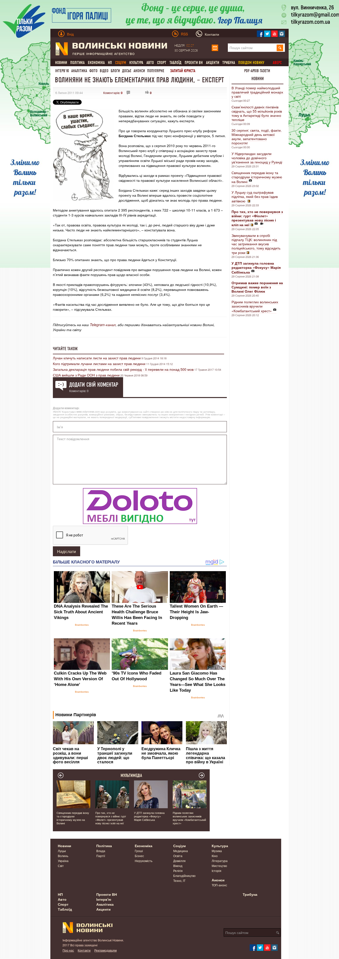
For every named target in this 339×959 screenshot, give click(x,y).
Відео (104, 70)
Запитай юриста (182, 70)
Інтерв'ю (62, 70)
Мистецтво (219, 866)
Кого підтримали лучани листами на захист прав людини (99, 363)
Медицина (180, 851)
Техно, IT (179, 880)
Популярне (155, 70)
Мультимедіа (131, 775)
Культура (136, 62)
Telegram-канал (103, 324)
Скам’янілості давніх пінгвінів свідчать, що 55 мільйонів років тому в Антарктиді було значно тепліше (257, 113)
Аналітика (79, 70)
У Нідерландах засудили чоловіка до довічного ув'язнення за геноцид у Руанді (257, 157)
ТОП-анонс (219, 885)
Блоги (115, 70)
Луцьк (62, 851)
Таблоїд (175, 62)
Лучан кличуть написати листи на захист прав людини (97, 357)
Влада (100, 851)
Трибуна (228, 62)
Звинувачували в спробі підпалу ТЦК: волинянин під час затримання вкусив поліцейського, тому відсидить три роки (256, 244)
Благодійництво (184, 875)
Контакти (84, 950)
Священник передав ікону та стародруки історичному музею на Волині (257, 177)
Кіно (215, 856)
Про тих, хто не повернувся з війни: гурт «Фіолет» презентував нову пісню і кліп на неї (110, 818)
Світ (61, 866)
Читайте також (65, 348)
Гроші (139, 851)
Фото (93, 70)
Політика (77, 62)
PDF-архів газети (257, 70)
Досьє (126, 70)
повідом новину (251, 62)
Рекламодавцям (105, 950)
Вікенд (177, 866)
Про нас (68, 950)
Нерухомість (143, 861)
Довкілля (179, 861)
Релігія (178, 870)
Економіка (96, 62)
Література (220, 861)
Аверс (277, 62)
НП (110, 62)
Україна (63, 861)
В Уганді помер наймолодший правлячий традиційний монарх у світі (257, 92)
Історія (216, 870)
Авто (150, 62)
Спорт (161, 62)
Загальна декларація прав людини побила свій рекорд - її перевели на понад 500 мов (123, 369)
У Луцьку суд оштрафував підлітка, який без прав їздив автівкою (255, 196)
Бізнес (139, 856)
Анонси (139, 70)
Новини (61, 62)
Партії (100, 856)
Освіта (177, 856)
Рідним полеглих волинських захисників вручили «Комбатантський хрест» (255, 306)
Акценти (212, 62)
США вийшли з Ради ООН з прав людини (86, 374)
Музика (217, 851)
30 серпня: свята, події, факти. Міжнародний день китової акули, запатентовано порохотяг (257, 136)
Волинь (63, 856)
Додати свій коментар (93, 384)
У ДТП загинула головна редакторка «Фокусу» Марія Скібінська (149, 816)
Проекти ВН (194, 62)
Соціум (179, 845)
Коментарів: (113, 93)
